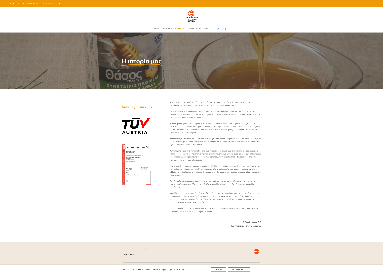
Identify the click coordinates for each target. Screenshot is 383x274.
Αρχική (156, 29)
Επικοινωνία (208, 29)
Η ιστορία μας (180, 29)
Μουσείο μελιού (195, 29)
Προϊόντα (166, 29)
